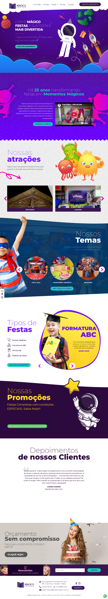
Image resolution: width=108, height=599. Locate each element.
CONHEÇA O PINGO (43, 124)
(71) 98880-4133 (61, 587)
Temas (63, 5)
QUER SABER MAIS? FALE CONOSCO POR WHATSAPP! (27, 426)
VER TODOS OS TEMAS (62, 289)
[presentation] (5, 198)
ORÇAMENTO (78, 588)
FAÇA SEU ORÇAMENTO (90, 4)
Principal (37, 5)
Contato (71, 5)
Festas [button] (54, 5)
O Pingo (46, 5)
